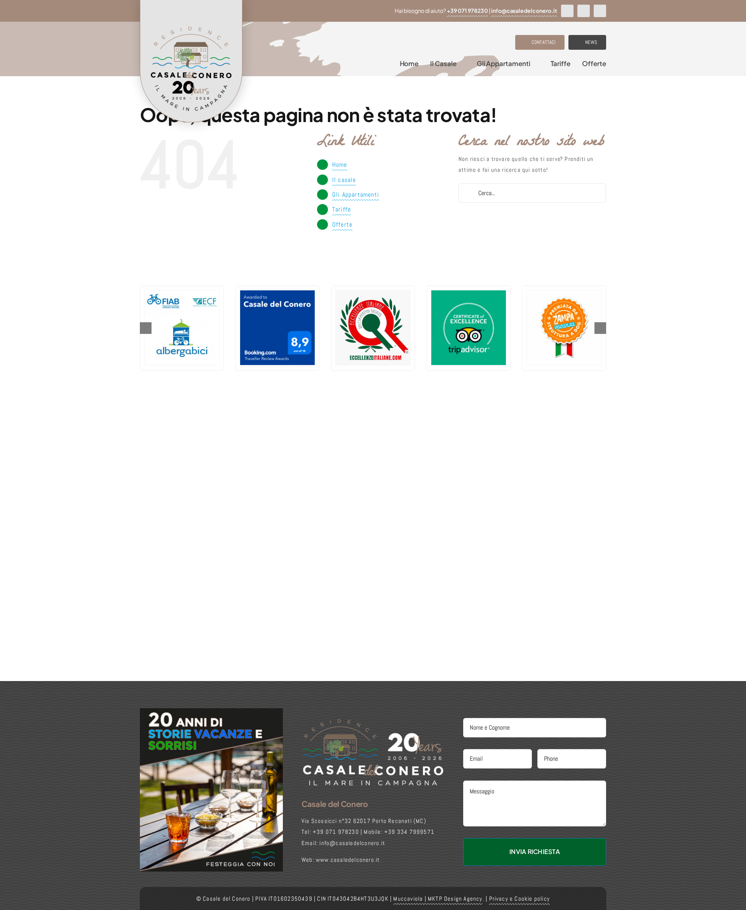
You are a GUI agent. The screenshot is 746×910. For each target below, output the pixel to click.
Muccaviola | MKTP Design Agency (437, 898)
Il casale (344, 180)
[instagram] (583, 11)
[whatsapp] (600, 11)
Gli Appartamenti (355, 194)
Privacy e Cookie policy (519, 898)
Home (339, 165)
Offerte (342, 224)
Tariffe (341, 209)
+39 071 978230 (467, 10)
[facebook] (567, 11)
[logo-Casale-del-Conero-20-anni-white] (373, 721)
